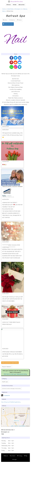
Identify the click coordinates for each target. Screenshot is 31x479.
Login (15, 459)
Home (9, 4)
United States (10, 9)
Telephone (12, 20)
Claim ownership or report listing (10, 362)
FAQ (26, 455)
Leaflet (12, 425)
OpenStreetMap (22, 425)
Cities (15, 4)
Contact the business (8, 23)
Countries (22, 4)
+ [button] (3, 410)
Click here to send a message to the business (11, 388)
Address (5, 20)
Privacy (20, 455)
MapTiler (16, 425)
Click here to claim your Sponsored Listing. (15, 374)
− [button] (3, 412)
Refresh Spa (16, 420)
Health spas (5, 381)
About (6, 455)
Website (20, 20)
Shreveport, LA (18, 9)
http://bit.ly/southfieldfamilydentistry (11, 402)
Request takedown (6, 366)
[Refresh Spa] (16, 417)
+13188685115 (7, 395)
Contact (12, 455)
